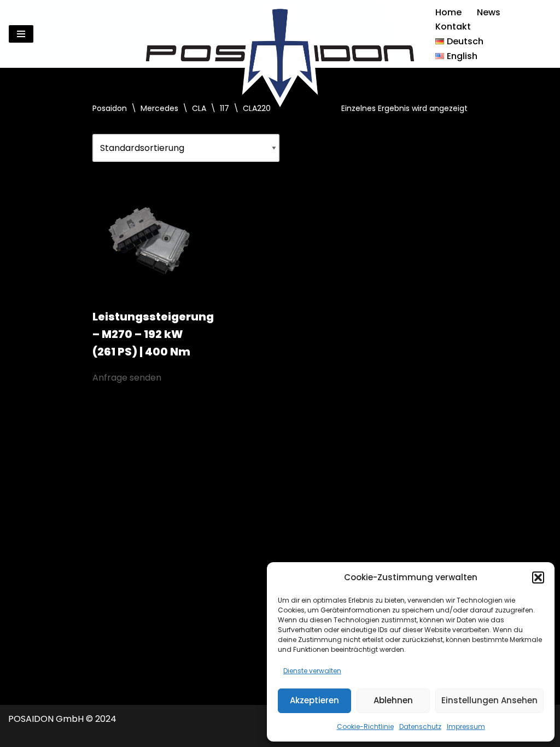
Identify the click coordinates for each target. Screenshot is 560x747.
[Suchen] (542, 34)
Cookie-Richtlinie (365, 726)
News (488, 12)
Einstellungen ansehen (489, 700)
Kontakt (453, 26)
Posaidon (109, 108)
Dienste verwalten (312, 670)
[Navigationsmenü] (21, 34)
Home (448, 12)
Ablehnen (393, 700)
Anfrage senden (126, 377)
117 (224, 108)
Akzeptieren (314, 700)
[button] (538, 577)
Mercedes (159, 108)
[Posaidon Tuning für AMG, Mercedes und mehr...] (280, 33)
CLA (199, 108)
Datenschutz (420, 726)
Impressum (466, 726)
